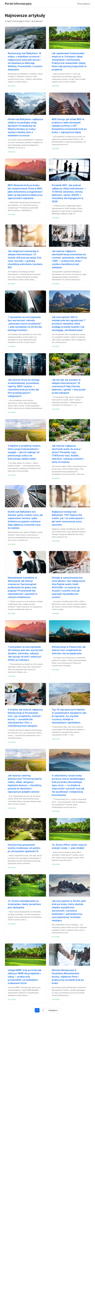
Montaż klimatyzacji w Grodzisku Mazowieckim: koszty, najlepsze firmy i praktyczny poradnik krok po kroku (68, 977)
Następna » (53, 1010)
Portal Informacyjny (18, 3)
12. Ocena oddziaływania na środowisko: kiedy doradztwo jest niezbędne (24, 904)
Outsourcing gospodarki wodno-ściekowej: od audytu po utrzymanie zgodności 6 (24, 848)
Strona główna (83, 4)
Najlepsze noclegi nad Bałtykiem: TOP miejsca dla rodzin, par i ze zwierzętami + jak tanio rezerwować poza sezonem (68, 518)
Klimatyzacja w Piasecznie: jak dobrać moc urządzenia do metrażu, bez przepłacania (69, 650)
